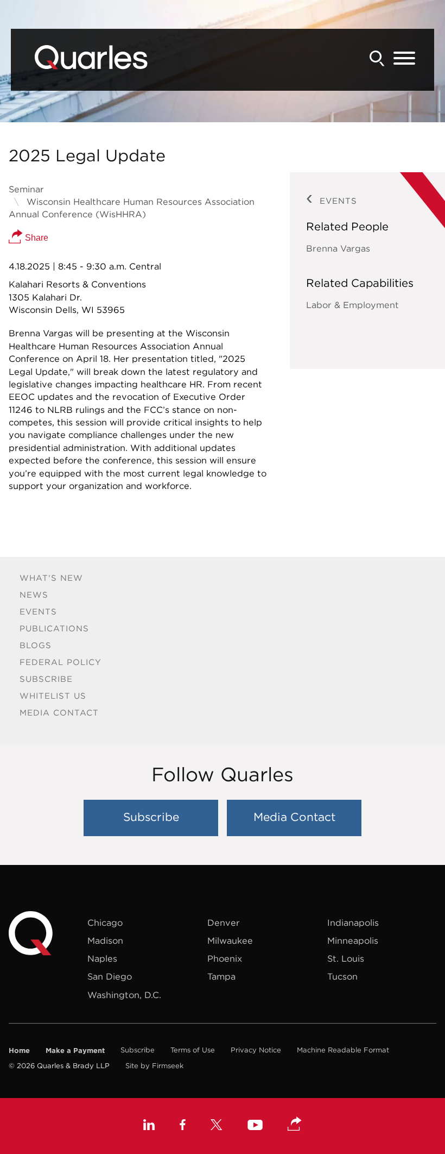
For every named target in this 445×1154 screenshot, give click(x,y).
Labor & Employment (352, 304)
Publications (54, 628)
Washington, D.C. (124, 994)
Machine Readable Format (343, 1050)
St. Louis (345, 958)
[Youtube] (255, 1127)
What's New (51, 578)
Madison (105, 940)
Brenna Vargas (338, 248)
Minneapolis (352, 940)
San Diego (109, 976)
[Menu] (404, 59)
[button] (294, 1124)
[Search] (377, 58)
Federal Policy (60, 662)
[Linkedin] (149, 1126)
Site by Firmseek (154, 1065)
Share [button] (35, 237)
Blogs (36, 645)
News (34, 594)
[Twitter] (216, 1126)
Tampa (221, 976)
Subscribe (46, 679)
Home (19, 1050)
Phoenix (224, 958)
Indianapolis (353, 922)
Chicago (105, 922)
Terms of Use (192, 1050)
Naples (102, 958)
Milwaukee (230, 940)
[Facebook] (182, 1126)
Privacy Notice (256, 1050)
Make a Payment (75, 1050)
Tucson (342, 976)
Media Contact (59, 712)
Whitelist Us (53, 696)
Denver (223, 922)
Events (38, 611)
